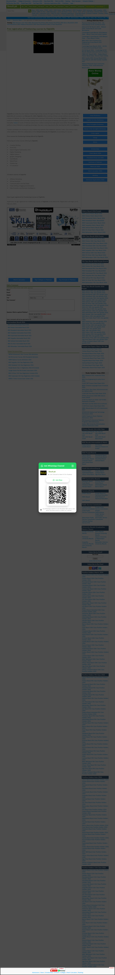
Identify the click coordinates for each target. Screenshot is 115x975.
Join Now (59, 480)
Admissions (35, 972)
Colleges (62, 972)
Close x (111, 967)
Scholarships (49, 972)
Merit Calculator (72, 972)
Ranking (80, 972)
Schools (56, 972)
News (42, 972)
